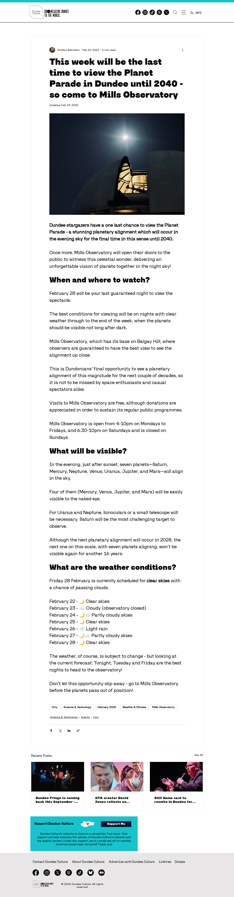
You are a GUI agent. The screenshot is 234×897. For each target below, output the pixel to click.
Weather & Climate (134, 707)
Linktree (165, 862)
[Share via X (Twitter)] (60, 730)
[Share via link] (78, 730)
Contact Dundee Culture (50, 862)
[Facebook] (138, 12)
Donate (180, 862)
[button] (175, 12)
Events (85, 717)
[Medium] (101, 872)
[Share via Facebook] (51, 730)
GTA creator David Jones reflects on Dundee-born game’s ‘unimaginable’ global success (114, 800)
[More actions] (182, 50)
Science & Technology (77, 707)
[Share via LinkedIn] (69, 730)
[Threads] (159, 12)
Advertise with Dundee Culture (131, 862)
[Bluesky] (90, 872)
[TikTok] (152, 12)
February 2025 (107, 707)
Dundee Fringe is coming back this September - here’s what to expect (58, 800)
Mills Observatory (163, 707)
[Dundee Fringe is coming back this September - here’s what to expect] (57, 777)
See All (199, 755)
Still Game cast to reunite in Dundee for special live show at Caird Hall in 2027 (173, 800)
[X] (166, 12)
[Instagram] (145, 12)
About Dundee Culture (88, 862)
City (54, 707)
